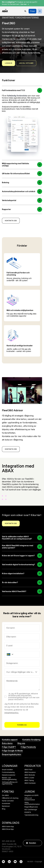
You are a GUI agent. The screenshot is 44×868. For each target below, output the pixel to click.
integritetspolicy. (11, 713)
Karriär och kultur (8, 801)
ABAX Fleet (28, 769)
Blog (3, 809)
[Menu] (39, 11)
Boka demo (7, 743)
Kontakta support (9, 739)
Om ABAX (5, 795)
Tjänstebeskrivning (31, 815)
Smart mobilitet (7, 769)
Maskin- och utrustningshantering (9, 778)
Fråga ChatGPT (9, 747)
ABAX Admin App (8, 826)
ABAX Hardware (30, 783)
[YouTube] (15, 861)
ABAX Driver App (8, 829)
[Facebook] (3, 861)
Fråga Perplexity (28, 747)
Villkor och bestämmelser (29, 799)
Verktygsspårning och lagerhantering (9, 783)
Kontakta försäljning (31, 739)
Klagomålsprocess (31, 807)
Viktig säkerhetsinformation (32, 803)
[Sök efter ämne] (25, 11)
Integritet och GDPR (31, 795)
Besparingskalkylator (11, 754)
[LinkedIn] (9, 861)
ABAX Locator (29, 778)
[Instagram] (21, 861)
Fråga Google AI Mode (12, 751)
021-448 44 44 (8, 841)
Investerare (6, 803)
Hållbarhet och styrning (10, 798)
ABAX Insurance (30, 772)
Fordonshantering (8, 772)
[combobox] (22, 663)
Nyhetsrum (6, 806)
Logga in (8, 63)
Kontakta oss (22, 725)
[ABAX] (5, 10)
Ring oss (21, 743)
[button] (39, 90)
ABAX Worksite (29, 775)
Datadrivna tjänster (8, 775)
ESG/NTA (27, 812)
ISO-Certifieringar (30, 809)
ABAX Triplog (29, 780)
